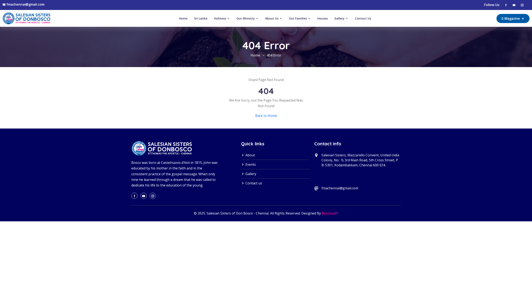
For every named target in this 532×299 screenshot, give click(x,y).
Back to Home (266, 115)
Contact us (253, 183)
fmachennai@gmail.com (25, 4)
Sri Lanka (200, 18)
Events (250, 164)
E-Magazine (511, 18)
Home (183, 18)
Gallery (339, 18)
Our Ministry (246, 18)
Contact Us (363, 18)
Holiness (220, 18)
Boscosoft (330, 213)
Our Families (298, 18)
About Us (272, 18)
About (250, 155)
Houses (322, 18)
